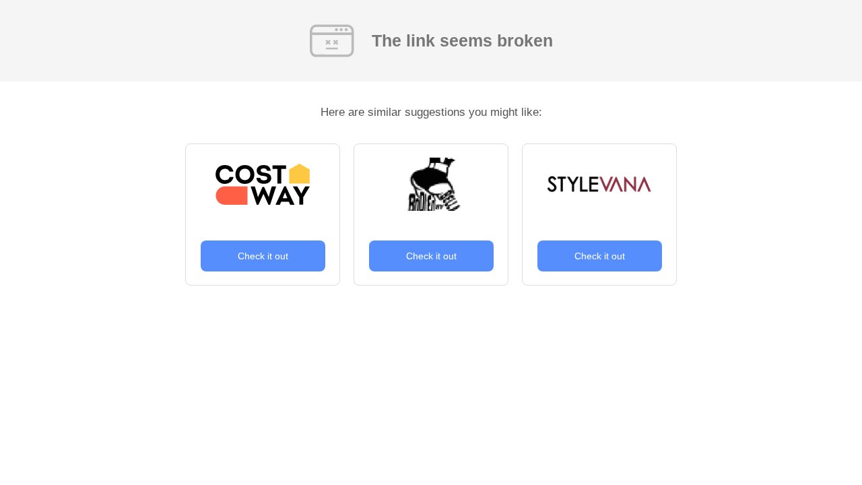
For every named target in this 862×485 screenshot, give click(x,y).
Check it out (263, 256)
